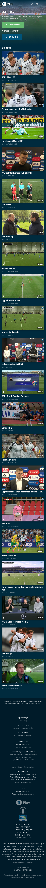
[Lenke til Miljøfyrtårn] (23, 817)
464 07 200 (26, 745)
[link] (7, 4)
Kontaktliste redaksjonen (23, 735)
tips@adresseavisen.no (25, 794)
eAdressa (32, 760)
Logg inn (13, 37)
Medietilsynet (6, 854)
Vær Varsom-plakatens (31, 844)
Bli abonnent (13, 25)
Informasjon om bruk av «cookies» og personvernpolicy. (23, 875)
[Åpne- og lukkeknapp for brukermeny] (32, 4)
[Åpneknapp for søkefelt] (37, 4)
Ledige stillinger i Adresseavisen (23, 767)
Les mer (37, 704)
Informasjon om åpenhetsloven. (23, 878)
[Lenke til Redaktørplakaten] (23, 810)
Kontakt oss (26, 747)
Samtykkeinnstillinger (24, 870)
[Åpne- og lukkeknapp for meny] (42, 4)
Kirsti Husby (23, 721)
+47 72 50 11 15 (25, 838)
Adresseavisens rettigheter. (23, 862)
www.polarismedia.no (23, 782)
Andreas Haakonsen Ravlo (23, 728)
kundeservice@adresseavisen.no (25, 755)
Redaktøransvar (23, 852)
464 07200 (27, 835)
